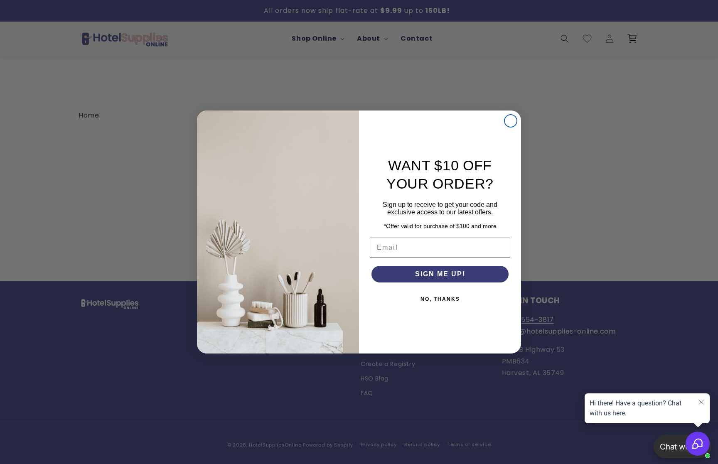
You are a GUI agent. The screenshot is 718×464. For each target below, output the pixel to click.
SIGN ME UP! (440, 273)
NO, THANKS (440, 299)
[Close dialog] (510, 121)
